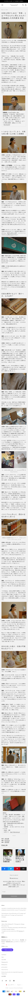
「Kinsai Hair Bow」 (5, 447)
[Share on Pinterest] (17, 868)
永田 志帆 (7, 838)
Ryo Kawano (7, 840)
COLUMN (3, 959)
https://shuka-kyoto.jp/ (15, 832)
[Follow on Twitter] (6, 980)
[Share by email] (23, 868)
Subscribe (14, 896)
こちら (6, 946)
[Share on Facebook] (4, 868)
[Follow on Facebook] (2, 980)
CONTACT (3, 954)
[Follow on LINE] (14, 980)
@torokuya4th (7, 124)
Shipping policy (4, 962)
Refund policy (4, 964)
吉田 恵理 (7, 842)
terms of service (4, 969)
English (19, 984)
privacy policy (4, 967)
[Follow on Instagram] (10, 980)
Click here (21, 931)
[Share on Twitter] (11, 868)
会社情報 (3, 976)
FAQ (2, 957)
